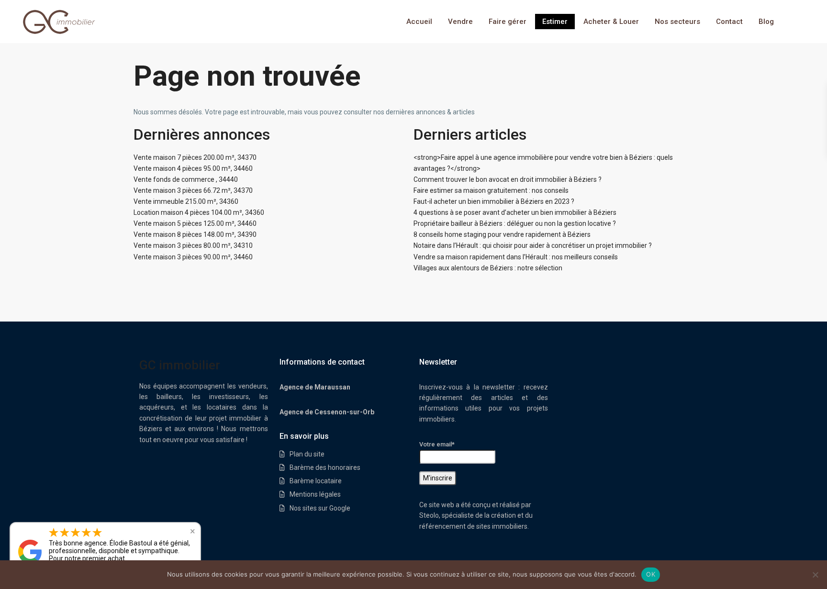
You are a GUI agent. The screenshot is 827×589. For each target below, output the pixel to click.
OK (650, 574)
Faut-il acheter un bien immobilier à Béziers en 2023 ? (494, 201)
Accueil (419, 21)
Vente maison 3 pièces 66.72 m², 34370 (193, 190)
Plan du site (307, 454)
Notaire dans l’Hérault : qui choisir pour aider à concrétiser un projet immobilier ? (533, 245)
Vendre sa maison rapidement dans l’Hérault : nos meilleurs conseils (516, 257)
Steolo (429, 515)
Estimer (555, 21)
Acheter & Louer (611, 21)
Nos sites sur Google (320, 508)
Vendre (460, 21)
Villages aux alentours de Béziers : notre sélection (488, 268)
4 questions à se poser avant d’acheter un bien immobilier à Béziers (515, 212)
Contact (729, 21)
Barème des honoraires (325, 467)
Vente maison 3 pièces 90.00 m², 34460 (193, 257)
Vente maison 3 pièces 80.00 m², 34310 (193, 245)
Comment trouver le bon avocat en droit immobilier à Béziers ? (508, 179)
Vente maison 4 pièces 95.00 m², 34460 (193, 168)
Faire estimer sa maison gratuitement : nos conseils (491, 190)
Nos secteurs (677, 21)
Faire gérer (507, 21)
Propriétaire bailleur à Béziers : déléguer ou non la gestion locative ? (515, 223)
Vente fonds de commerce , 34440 (186, 179)
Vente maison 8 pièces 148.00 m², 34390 (195, 234)
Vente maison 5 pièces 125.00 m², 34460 (195, 223)
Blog (766, 21)
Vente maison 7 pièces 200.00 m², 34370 (195, 157)
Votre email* (437, 444)
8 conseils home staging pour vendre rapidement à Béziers (502, 234)
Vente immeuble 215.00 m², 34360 (186, 201)
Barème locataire (316, 481)
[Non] (815, 574)
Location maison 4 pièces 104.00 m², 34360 (199, 212)
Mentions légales (315, 494)
